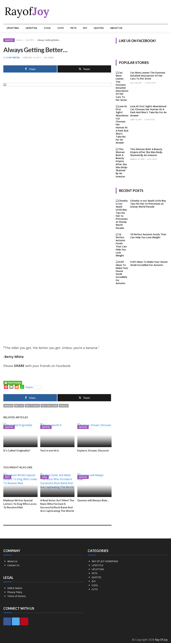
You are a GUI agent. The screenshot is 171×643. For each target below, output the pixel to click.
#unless (64, 405)
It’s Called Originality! (16, 450)
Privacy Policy (14, 592)
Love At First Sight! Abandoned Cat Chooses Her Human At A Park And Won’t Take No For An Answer (148, 111)
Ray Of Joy (161, 639)
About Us (116, 28)
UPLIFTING (13, 28)
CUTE (60, 28)
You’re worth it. (49, 450)
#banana (8, 405)
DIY (85, 28)
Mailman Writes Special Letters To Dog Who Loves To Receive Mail (20, 504)
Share (29, 387)
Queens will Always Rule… (93, 500)
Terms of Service (16, 596)
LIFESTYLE (31, 28)
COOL (47, 28)
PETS (73, 28)
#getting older (49, 405)
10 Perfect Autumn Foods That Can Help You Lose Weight (148, 236)
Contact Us (13, 565)
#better (19, 405)
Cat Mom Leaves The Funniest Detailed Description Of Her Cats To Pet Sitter (147, 75)
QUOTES (99, 28)
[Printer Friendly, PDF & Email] (12, 382)
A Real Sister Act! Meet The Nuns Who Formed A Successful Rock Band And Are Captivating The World (57, 505)
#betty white (32, 405)
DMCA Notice (14, 588)
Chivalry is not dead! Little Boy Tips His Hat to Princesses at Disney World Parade (148, 203)
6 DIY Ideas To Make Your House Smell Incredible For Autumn (148, 263)
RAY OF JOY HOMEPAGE (105, 561)
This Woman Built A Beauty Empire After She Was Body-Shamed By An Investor (146, 152)
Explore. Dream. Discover (93, 450)
